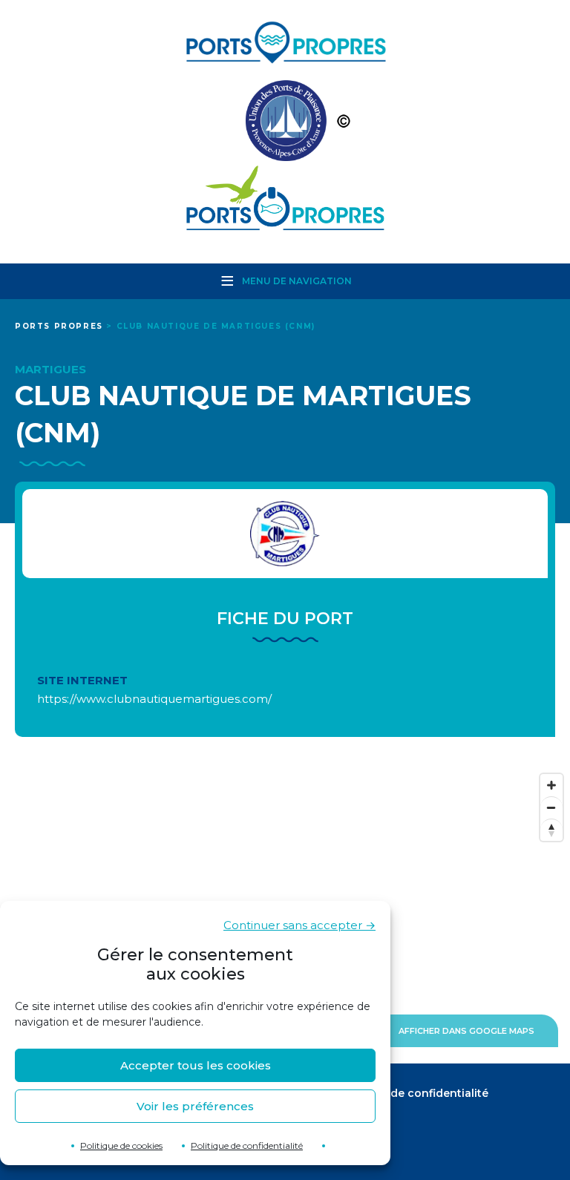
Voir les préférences (195, 1106)
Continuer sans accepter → (299, 925)
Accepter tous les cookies (195, 1065)
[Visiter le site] (285, 533)
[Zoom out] (551, 807)
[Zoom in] (551, 785)
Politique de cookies (121, 1145)
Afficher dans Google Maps (466, 1031)
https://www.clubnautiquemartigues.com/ (154, 699)
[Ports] (285, 124)
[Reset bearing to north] (551, 830)
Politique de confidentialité (247, 1145)
